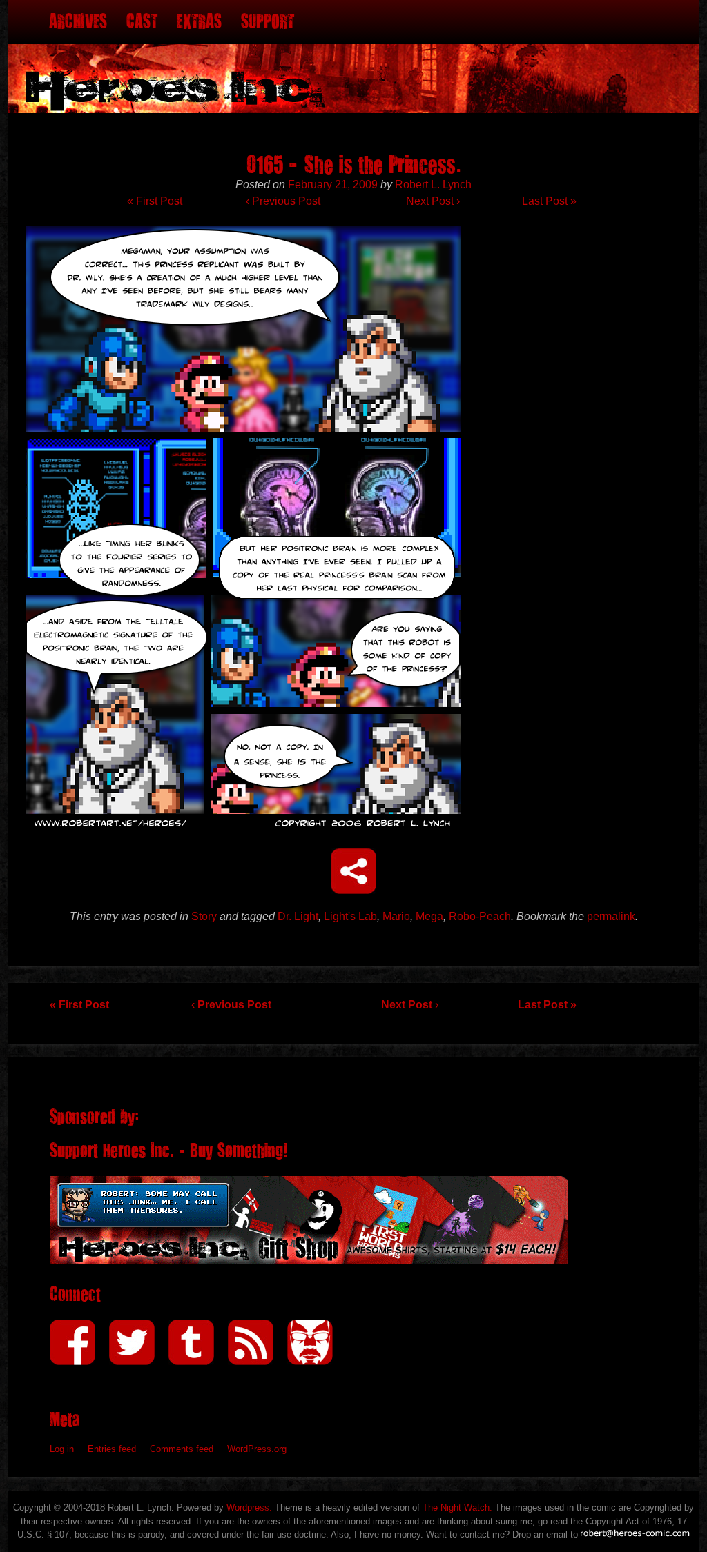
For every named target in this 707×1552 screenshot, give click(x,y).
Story (204, 916)
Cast (141, 22)
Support (267, 22)
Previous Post (283, 201)
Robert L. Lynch (433, 184)
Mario (396, 916)
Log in (62, 1449)
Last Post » (549, 201)
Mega (429, 916)
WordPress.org (257, 1449)
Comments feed (181, 1449)
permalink (611, 916)
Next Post (433, 201)
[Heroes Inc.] (353, 56)
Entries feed (112, 1449)
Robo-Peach (480, 916)
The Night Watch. (457, 1507)
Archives (78, 22)
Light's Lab (350, 916)
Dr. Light (298, 916)
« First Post (154, 201)
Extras (199, 22)
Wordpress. (249, 1507)
